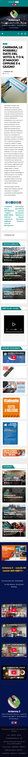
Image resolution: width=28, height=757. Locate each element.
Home (8, 735)
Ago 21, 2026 (8, 500)
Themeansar (14, 731)
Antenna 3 (14, 20)
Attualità (6, 253)
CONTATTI (13, 735)
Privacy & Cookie (6, 746)
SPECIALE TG (13, 753)
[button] (18, 33)
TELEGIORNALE (22, 753)
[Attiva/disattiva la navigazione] (25, 33)
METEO (19, 735)
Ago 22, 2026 (8, 482)
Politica (5, 43)
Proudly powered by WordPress (8, 729)
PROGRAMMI (15, 746)
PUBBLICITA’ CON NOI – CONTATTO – (14, 750)
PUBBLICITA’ (22, 746)
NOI (21, 738)
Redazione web (8, 71)
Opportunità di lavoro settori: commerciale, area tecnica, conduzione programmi (14, 742)
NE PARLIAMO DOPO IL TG (12, 738)
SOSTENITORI (5, 753)
